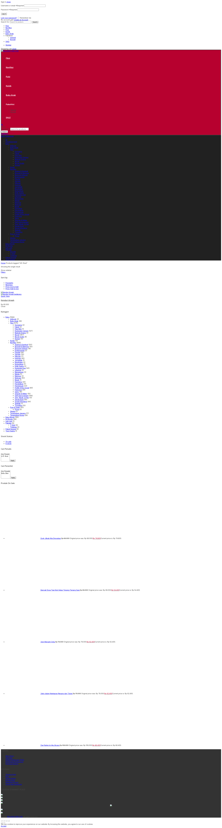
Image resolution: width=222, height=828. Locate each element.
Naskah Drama (20, 159)
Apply (12, 460)
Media (17, 201)
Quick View (5, 296)
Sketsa (12, 238)
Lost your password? (9, 18)
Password (9, 10)
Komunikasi (19, 191)
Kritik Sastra (19, 193)
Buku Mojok (10, 244)
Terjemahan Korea (17, 242)
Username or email (12, 6)
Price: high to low (12, 289)
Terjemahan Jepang (18, 240)
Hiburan (18, 183)
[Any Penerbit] (5, 471)
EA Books (9, 246)
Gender (18, 181)
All (6, 140)
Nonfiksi (9, 28)
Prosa (17, 236)
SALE (7, 41)
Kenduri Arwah (7, 300)
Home (3, 263)
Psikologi (18, 216)
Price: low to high (12, 287)
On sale (8, 442)
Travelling (18, 232)
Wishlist (8, 45)
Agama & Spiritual (21, 171)
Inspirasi (18, 185)
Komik (8, 32)
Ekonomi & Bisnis (21, 175)
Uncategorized (11, 142)
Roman (17, 165)
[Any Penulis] (5, 454)
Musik (17, 206)
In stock (8, 444)
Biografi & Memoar (22, 173)
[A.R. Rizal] (5, 456)
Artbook (13, 146)
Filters (3, 272)
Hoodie (13, 252)
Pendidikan (19, 210)
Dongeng (18, 152)
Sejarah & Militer (21, 220)
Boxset (12, 40)
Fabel (17, 153)
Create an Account (21, 20)
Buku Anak (10, 34)
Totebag (13, 256)
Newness (9, 285)
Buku (7, 144)
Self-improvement (21, 222)
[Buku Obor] (5, 473)
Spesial (13, 38)
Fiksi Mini (18, 155)
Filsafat (17, 179)
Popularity (9, 283)
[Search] (2, 125)
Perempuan (19, 212)
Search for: (5, 22)
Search (35, 22)
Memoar (18, 203)
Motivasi (18, 205)
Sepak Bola (19, 226)
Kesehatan (19, 189)
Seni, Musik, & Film (22, 224)
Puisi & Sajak (15, 234)
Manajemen (19, 199)
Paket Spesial (11, 258)
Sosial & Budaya (21, 228)
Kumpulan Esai (20, 195)
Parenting (18, 208)
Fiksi (7, 26)
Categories (9, 136)
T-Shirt (12, 254)
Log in (4, 14)
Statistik (18, 230)
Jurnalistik (18, 187)
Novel (17, 161)
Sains (17, 218)
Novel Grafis (19, 163)
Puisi (7, 30)
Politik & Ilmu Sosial (22, 214)
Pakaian (9, 250)
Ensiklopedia (20, 177)
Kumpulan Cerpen (21, 157)
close (8, 2)
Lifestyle (18, 197)
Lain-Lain (9, 248)
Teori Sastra (10, 259)
